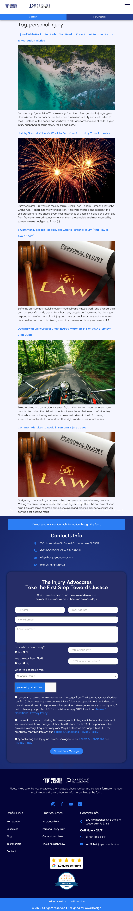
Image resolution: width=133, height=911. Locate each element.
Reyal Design (93, 908)
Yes (20, 652)
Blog (9, 836)
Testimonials (14, 843)
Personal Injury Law (53, 828)
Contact (11, 851)
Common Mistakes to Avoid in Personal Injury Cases (52, 427)
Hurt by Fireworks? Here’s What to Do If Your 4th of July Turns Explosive (64, 133)
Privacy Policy (39, 713)
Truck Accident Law (53, 843)
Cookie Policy (76, 901)
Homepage (13, 821)
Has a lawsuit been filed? (29, 658)
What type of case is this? (29, 670)
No (27, 652)
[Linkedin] (80, 804)
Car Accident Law (52, 836)
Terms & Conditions (66, 732)
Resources (12, 828)
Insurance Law (50, 821)
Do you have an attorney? (30, 647)
